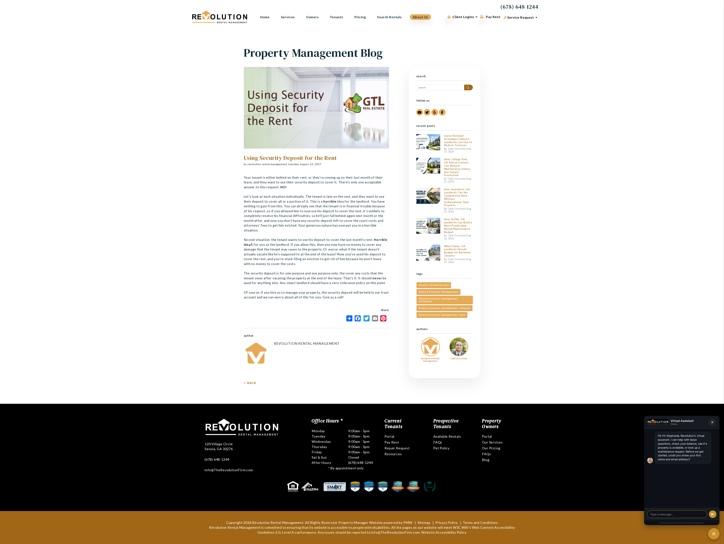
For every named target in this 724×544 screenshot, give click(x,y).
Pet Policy (441, 448)
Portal (389, 436)
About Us (420, 17)
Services (288, 17)
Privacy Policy (446, 522)
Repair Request (397, 448)
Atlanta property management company (444, 308)
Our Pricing (491, 448)
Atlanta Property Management (438, 291)
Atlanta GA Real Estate (433, 285)
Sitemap (423, 522)
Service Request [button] (520, 17)
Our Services (492, 442)
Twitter (367, 318)
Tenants (336, 17)
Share (350, 318)
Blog (485, 460)
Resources (393, 454)
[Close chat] (713, 533)
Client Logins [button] (463, 17)
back (251, 383)
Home (265, 17)
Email (376, 318)
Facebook (358, 318)
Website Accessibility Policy (443, 532)
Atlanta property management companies (438, 300)
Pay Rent (493, 17)
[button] (419, 112)
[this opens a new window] (293, 486)
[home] (219, 16)
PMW (407, 522)
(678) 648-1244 (519, 7)
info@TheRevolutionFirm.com (229, 470)
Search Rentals (389, 17)
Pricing (360, 17)
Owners (312, 17)
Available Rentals (447, 436)
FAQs (437, 442)
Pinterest (384, 318)
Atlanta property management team (442, 314)
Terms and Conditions (480, 522)
